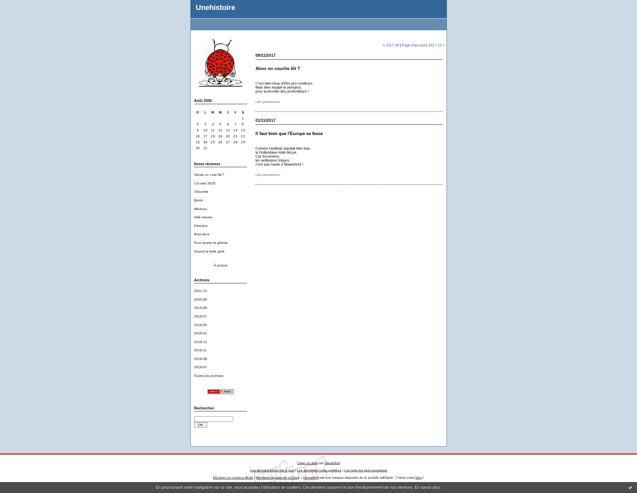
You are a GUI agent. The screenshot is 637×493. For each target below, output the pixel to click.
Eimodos (200, 226)
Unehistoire (215, 7)
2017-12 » (436, 45)
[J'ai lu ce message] (630, 487)
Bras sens (201, 234)
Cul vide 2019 (204, 183)
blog (418, 477)
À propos (221, 265)
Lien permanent (267, 102)
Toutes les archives (208, 376)
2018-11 (200, 350)
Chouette (201, 191)
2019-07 (200, 316)
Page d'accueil (413, 45)
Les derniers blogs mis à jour (272, 470)
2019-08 (200, 308)
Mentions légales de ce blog (277, 477)
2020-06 (200, 299)
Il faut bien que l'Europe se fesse (289, 133)
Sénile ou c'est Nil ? (209, 174)
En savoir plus (427, 487)
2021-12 (200, 291)
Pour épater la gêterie (211, 243)
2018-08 (200, 359)
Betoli (198, 200)
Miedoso (200, 209)
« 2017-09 (391, 45)
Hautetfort (332, 463)
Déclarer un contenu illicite (233, 477)
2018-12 (200, 342)
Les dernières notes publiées (319, 470)
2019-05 (200, 325)
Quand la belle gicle (209, 251)
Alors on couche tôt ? (277, 68)
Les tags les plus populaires (365, 470)
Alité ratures (203, 217)
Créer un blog (307, 463)
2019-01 (200, 333)
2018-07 (200, 367)
